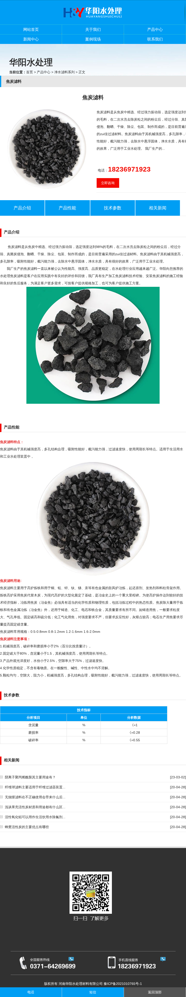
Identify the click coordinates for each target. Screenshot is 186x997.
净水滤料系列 (64, 72)
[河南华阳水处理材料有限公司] (93, 23)
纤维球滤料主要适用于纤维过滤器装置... (35, 787)
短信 (92, 992)
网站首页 (31, 29)
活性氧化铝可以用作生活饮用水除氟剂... (35, 817)
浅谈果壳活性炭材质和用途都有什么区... (35, 807)
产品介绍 (22, 208)
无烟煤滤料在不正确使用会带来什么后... (35, 797)
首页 (29, 72)
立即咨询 (108, 183)
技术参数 (112, 208)
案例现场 (93, 39)
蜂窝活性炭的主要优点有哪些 (27, 827)
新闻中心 (31, 39)
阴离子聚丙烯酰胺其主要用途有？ (30, 777)
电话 (30, 992)
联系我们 (155, 39)
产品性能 (67, 208)
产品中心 (155, 29)
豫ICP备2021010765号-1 (123, 984)
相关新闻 (157, 208)
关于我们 (93, 29)
